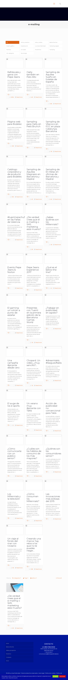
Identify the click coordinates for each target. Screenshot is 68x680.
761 (51, 151)
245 (51, 199)
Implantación (24, 46)
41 (51, 288)
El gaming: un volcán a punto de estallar (13, 311)
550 (13, 196)
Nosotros (8, 653)
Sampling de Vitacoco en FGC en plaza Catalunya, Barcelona (53, 126)
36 (32, 342)
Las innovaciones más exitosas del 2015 (53, 498)
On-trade (23, 49)
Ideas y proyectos (11, 650)
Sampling (52, 49)
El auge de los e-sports (13, 404)
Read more (19, 97)
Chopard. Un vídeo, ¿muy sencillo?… (33, 363)
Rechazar (62, 676)
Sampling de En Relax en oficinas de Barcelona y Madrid (53, 174)
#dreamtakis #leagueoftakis (54, 361)
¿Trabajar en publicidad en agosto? (52, 310)
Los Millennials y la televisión (14, 496)
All (7, 42)
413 (32, 199)
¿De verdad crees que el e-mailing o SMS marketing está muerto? (34, 223)
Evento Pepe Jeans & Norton (14, 270)
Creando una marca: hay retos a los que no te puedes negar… (34, 544)
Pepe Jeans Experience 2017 (33, 270)
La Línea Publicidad (40, 46)
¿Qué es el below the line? (51, 270)
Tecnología (24, 53)
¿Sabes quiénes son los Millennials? (52, 221)
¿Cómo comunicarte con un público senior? (14, 453)
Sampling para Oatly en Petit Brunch (34, 124)
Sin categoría (10, 53)
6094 (12, 97)
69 (13, 567)
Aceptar (55, 676)
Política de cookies (50, 673)
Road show (38, 49)
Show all (59, 578)
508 (32, 569)
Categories (17, 578)
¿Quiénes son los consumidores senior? (53, 452)
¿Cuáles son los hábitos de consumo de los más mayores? (34, 453)
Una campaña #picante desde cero (13, 364)
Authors (34, 578)
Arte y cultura (38, 42)
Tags (26, 578)
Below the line (53, 42)
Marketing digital (54, 46)
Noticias (8, 49)
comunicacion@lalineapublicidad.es (48, 654)
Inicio (7, 643)
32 (32, 385)
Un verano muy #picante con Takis (34, 407)
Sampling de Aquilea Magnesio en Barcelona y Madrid (33, 174)
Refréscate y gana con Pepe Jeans (14, 74)
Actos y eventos (25, 42)
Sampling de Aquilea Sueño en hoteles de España (53, 77)
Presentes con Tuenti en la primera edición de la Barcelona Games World (34, 315)
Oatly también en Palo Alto (33, 74)
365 (13, 146)
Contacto (8, 657)
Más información (13, 678)
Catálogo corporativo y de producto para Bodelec (14, 173)
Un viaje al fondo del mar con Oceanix (12, 542)
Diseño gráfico (10, 46)
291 (32, 249)
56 (51, 244)
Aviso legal (41, 673)
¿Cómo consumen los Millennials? (33, 498)
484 (51, 103)
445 (32, 97)
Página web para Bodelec (14, 122)
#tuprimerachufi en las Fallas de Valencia (16, 219)
